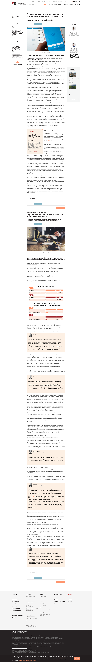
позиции (32, 496)
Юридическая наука (16, 612)
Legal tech (14, 603)
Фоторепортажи (57, 603)
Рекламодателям (54, 1)
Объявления (71, 4)
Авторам (38, 1)
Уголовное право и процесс (47, 23)
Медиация (70, 8)
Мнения (55, 4)
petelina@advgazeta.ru (33, 635)
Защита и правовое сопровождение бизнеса (30, 616)
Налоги (27, 620)
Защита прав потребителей (31, 618)
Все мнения (74, 62)
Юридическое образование (17, 615)
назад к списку (32, 198)
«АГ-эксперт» (28, 594)
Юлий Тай (35, 334)
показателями (60, 269)
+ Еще (75, 8)
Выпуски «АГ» (33, 1)
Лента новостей (16, 14)
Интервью (60, 4)
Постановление (48, 131)
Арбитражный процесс (46, 224)
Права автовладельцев (30, 596)
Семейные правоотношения (31, 598)
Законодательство (42, 8)
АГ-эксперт (42, 612)
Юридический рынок (62, 8)
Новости (45, 4)
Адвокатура (14, 8)
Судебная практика (52, 8)
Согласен (77, 658)
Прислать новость (60, 582)
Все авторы (60, 1)
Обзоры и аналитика (58, 594)
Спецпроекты (65, 4)
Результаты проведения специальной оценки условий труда (22, 648)
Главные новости (43, 596)
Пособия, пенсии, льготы (31, 623)
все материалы (73, 99)
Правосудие (34, 8)
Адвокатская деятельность (24, 8)
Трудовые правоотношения (31, 612)
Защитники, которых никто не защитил (45, 615)
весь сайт (76, 4)
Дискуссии (51, 4)
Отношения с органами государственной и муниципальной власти (30, 602)
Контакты (43, 1)
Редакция (48, 1)
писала (48, 140)
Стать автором (43, 605)
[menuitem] (14, 9)
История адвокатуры (16, 608)
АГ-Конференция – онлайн (45, 609)
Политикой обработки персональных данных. (27, 660)
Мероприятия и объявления (59, 601)
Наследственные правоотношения (29, 606)
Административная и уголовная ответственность (31, 626)
